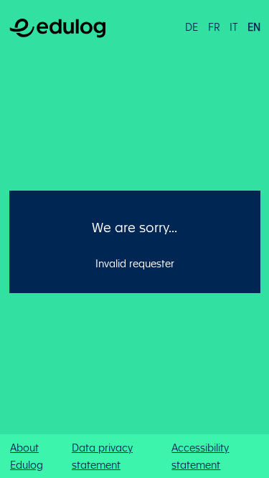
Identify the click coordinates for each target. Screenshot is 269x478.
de (191, 26)
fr (214, 26)
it (233, 26)
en (253, 26)
